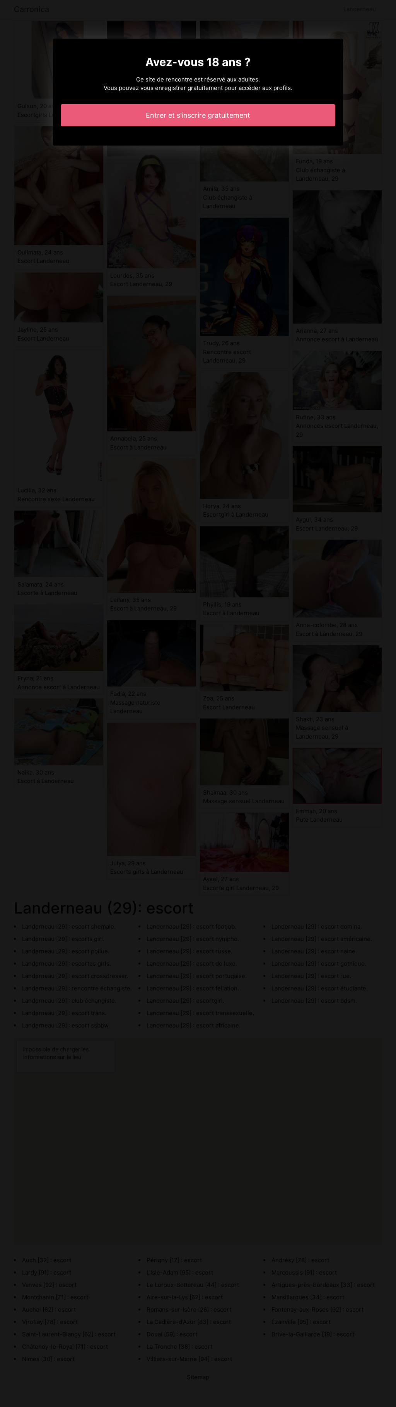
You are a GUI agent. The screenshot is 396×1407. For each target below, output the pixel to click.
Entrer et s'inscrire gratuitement (198, 115)
